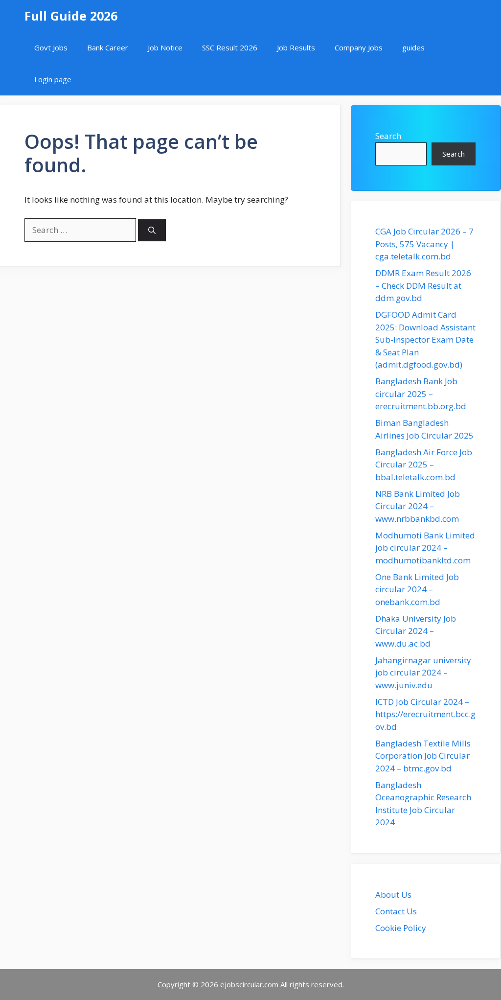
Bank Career (107, 47)
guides (413, 47)
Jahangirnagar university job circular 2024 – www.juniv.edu (423, 672)
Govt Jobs (51, 47)
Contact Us (396, 911)
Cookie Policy (400, 927)
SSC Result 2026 (229, 47)
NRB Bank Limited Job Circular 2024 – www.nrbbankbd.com (417, 506)
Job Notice (165, 47)
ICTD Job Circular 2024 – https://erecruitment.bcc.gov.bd (425, 714)
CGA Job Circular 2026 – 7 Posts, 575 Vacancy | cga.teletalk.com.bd (424, 244)
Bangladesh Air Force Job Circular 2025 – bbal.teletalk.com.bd (423, 464)
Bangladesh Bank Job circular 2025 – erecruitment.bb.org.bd (420, 393)
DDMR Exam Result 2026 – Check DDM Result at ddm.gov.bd (423, 285)
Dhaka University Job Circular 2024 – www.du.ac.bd (415, 631)
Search (388, 135)
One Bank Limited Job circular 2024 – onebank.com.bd (417, 589)
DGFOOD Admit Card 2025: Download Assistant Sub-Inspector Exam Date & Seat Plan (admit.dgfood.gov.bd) (425, 339)
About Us (393, 894)
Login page (52, 79)
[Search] (152, 230)
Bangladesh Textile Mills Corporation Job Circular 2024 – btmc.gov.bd (423, 756)
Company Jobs (359, 47)
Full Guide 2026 (70, 15)
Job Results (296, 47)
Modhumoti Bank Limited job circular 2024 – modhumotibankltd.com (425, 548)
